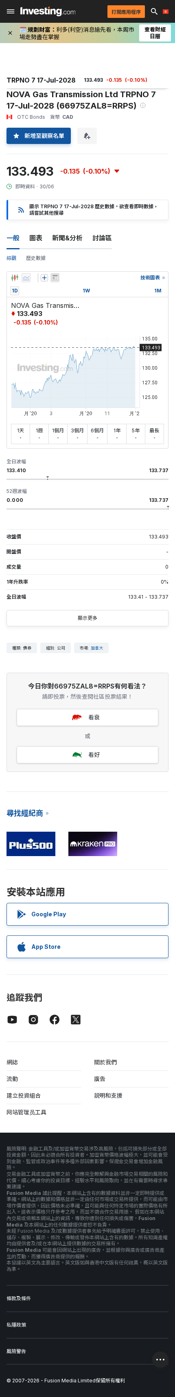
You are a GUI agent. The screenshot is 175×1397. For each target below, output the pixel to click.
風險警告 (16, 1351)
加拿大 (97, 647)
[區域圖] (26, 277)
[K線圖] (14, 277)
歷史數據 (36, 258)
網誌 (12, 1062)
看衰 (94, 717)
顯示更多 (87, 618)
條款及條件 (19, 1298)
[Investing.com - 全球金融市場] (47, 11)
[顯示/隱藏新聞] (54, 277)
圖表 (35, 238)
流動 (12, 1078)
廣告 (99, 1078)
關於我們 (105, 1062)
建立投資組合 (24, 1095)
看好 (94, 754)
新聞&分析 (67, 238)
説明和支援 (108, 1095)
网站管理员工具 (26, 1112)
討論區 (102, 238)
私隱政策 (16, 1325)
